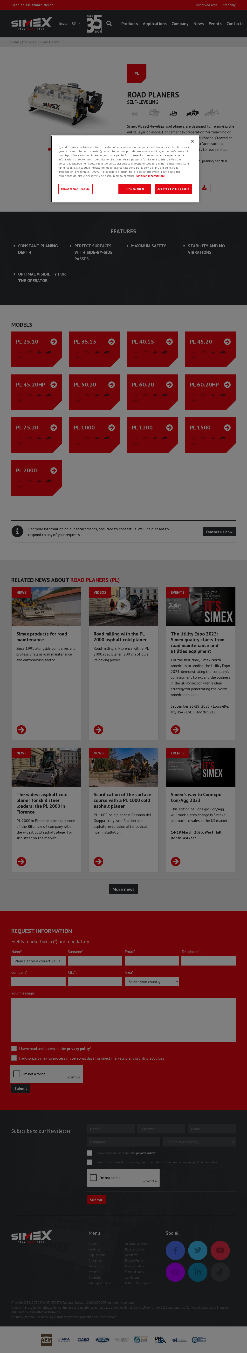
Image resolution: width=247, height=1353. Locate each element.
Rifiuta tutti (135, 189)
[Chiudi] (192, 141)
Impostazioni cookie (75, 189)
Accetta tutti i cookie (174, 189)
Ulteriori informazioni (150, 176)
